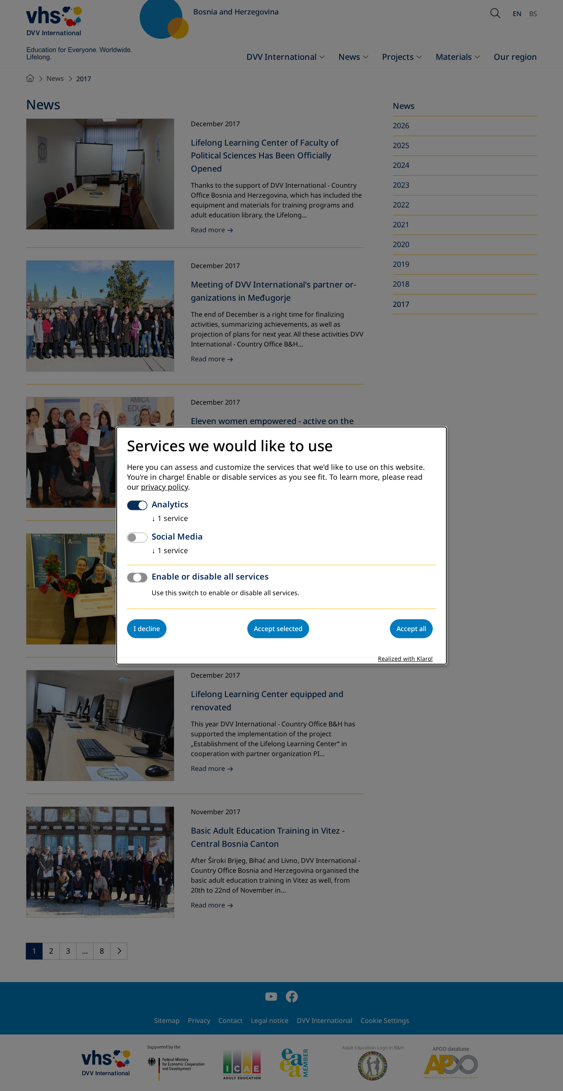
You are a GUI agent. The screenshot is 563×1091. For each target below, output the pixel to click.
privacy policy (164, 487)
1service (170, 518)
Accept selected (278, 628)
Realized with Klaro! (405, 659)
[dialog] (281, 545)
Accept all (411, 628)
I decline (147, 628)
